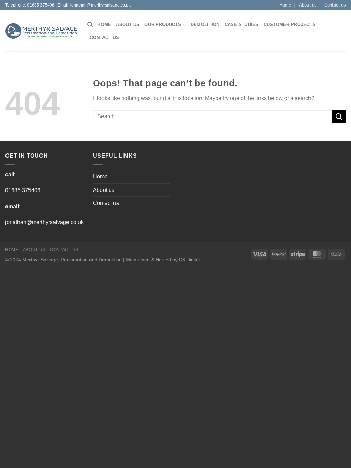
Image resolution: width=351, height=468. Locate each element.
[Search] (90, 24)
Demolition (205, 24)
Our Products (162, 24)
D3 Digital (189, 259)
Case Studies (242, 24)
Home (285, 5)
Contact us (335, 5)
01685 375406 (41, 5)
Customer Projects (290, 24)
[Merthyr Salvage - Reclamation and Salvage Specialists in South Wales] (41, 31)
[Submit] (339, 116)
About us (308, 5)
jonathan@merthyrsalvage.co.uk (100, 5)
